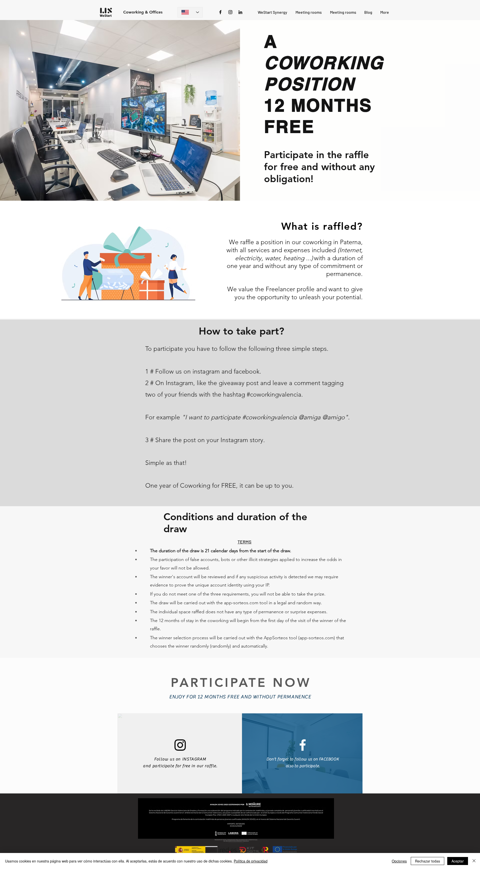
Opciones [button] (399, 860)
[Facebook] (220, 12)
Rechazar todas (427, 860)
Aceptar (458, 860)
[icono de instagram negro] (180, 745)
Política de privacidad (251, 860)
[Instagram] (230, 12)
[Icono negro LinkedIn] (240, 12)
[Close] (474, 861)
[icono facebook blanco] (302, 745)
